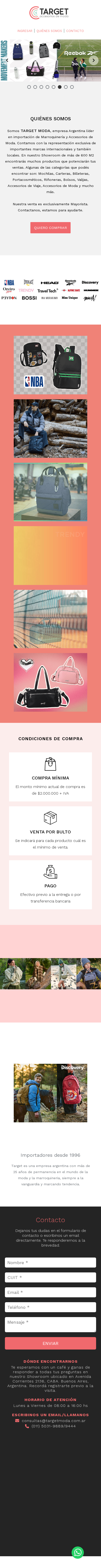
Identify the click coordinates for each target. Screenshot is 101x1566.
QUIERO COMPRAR (50, 228)
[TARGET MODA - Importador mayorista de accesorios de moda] (50, 19)
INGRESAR (24, 31)
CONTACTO (75, 31)
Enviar (51, 1343)
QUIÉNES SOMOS (49, 31)
